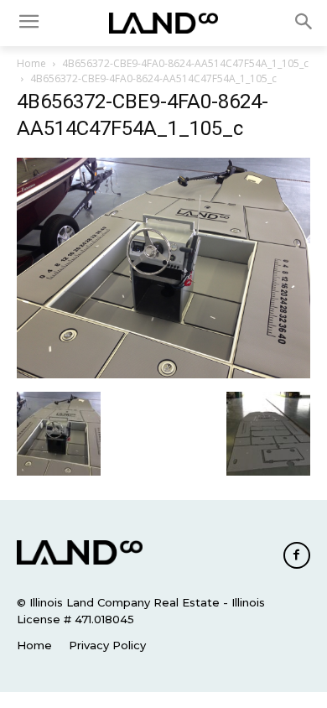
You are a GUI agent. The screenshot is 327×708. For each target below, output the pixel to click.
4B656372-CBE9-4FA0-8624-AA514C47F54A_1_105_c (185, 63)
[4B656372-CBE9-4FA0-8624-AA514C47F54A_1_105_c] (163, 374)
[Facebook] (296, 555)
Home (31, 63)
